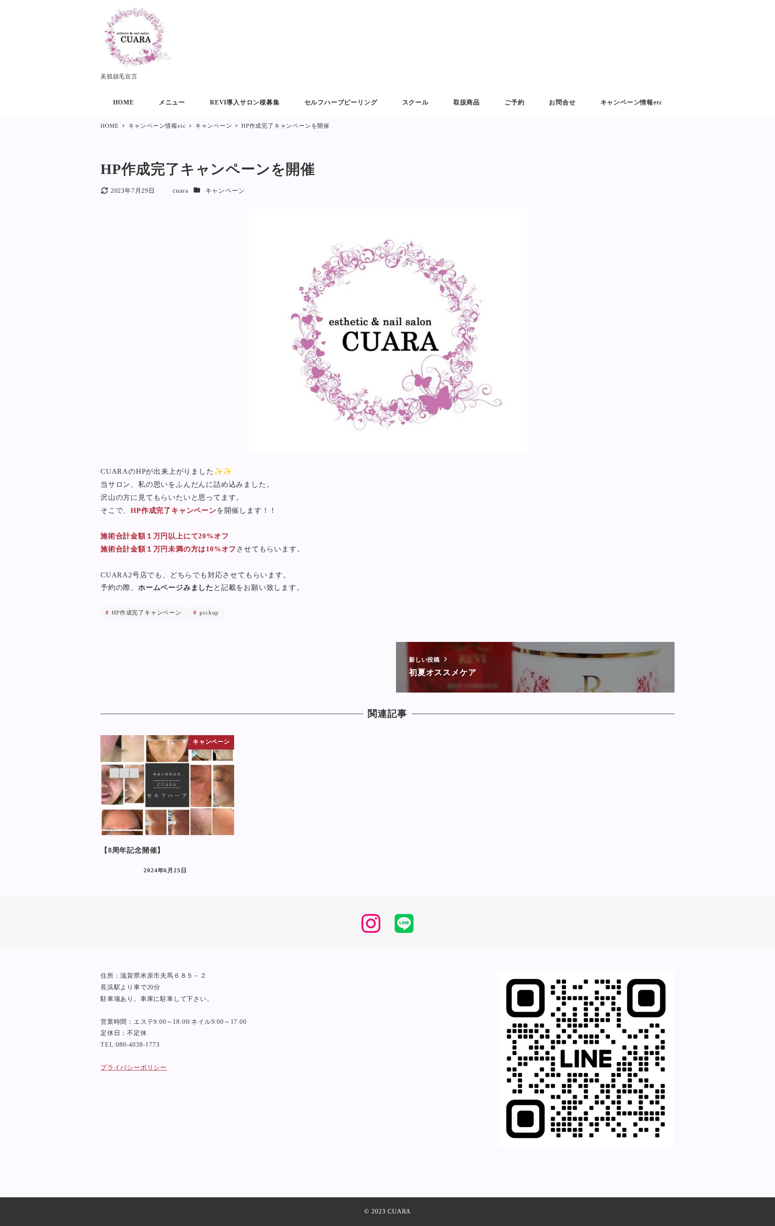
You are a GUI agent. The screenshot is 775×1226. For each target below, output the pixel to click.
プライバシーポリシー (133, 1067)
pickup (208, 613)
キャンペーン (225, 190)
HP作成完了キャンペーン (145, 613)
